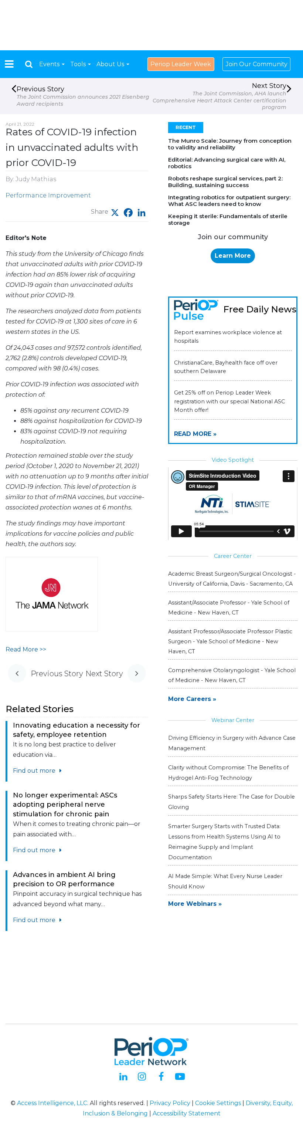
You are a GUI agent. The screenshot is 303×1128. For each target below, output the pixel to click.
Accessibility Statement (187, 1113)
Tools (78, 64)
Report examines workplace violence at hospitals (228, 336)
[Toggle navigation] (9, 64)
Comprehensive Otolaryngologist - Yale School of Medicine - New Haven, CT (232, 675)
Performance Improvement (48, 195)
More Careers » (192, 698)
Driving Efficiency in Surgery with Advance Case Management (232, 743)
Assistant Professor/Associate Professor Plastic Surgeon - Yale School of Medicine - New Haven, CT (230, 641)
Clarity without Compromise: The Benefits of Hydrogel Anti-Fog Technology (228, 772)
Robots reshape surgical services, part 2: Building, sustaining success (225, 182)
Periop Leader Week (180, 64)
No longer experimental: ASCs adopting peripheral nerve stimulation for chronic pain (65, 804)
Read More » (195, 433)
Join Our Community (256, 64)
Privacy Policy (170, 1103)
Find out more (35, 770)
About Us (111, 64)
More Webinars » (195, 903)
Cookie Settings (218, 1103)
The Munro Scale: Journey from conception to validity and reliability (230, 144)
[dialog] (29, 64)
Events (50, 64)
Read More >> (26, 649)
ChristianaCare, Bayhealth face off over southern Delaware (226, 367)
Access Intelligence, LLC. (52, 1103)
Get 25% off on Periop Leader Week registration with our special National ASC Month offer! (229, 401)
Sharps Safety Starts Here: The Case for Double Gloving (231, 801)
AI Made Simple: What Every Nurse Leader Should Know (225, 881)
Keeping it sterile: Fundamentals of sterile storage (227, 219)
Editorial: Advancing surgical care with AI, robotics (226, 163)
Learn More (233, 255)
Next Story (219, 96)
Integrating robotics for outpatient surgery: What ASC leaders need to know (229, 200)
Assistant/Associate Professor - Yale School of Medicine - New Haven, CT (228, 607)
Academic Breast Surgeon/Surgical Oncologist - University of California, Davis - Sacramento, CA (232, 578)
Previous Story (83, 96)
